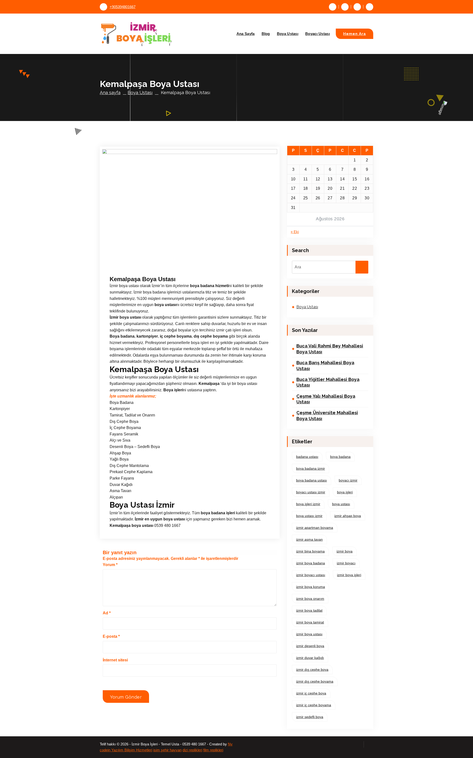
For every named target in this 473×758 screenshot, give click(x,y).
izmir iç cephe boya (311, 693)
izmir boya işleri (349, 575)
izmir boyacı (346, 563)
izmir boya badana (310, 563)
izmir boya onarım (310, 599)
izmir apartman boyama (314, 528)
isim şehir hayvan (167, 750)
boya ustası (341, 504)
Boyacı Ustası (317, 34)
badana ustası (307, 457)
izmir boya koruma (310, 587)
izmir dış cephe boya (312, 670)
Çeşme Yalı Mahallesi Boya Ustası (325, 399)
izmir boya (345, 551)
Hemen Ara (354, 34)
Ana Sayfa (245, 34)
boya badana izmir (310, 468)
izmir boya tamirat (310, 622)
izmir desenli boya (310, 646)
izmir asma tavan (309, 539)
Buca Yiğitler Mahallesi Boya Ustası (327, 382)
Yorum (110, 565)
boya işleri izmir (308, 504)
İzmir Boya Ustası (170, 267)
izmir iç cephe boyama (313, 705)
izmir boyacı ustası (310, 575)
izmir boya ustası (309, 634)
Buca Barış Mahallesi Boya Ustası (325, 365)
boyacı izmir (348, 480)
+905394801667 (122, 7)
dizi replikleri (192, 750)
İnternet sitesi (115, 660)
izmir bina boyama (310, 551)
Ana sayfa (110, 92)
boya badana (340, 457)
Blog (266, 34)
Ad (107, 613)
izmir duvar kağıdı (310, 658)
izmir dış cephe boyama (314, 681)
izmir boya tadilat (309, 610)
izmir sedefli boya (309, 717)
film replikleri (213, 750)
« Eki (295, 232)
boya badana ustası (311, 480)
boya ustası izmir (309, 516)
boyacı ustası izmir (310, 492)
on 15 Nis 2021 (135, 267)
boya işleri (345, 492)
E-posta (111, 636)
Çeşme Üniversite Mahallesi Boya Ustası (327, 415)
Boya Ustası (287, 34)
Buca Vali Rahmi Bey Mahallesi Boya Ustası (329, 348)
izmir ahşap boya (347, 516)
